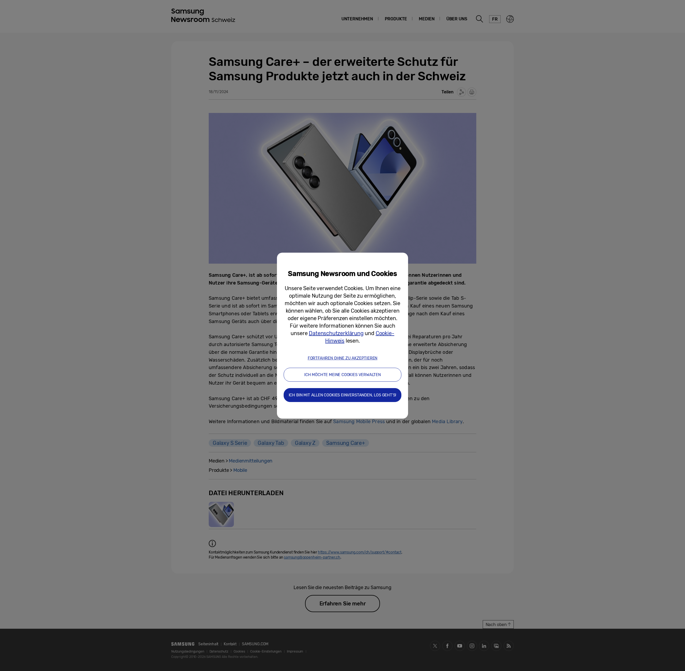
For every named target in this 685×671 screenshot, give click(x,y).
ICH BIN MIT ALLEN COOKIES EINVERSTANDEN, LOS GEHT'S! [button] (343, 395)
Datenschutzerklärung (336, 333)
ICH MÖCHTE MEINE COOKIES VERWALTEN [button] (342, 374)
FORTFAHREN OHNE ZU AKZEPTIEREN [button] (343, 358)
